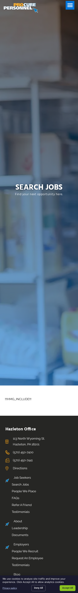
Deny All (38, 588)
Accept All (67, 588)
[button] (70, 5)
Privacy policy (10, 588)
